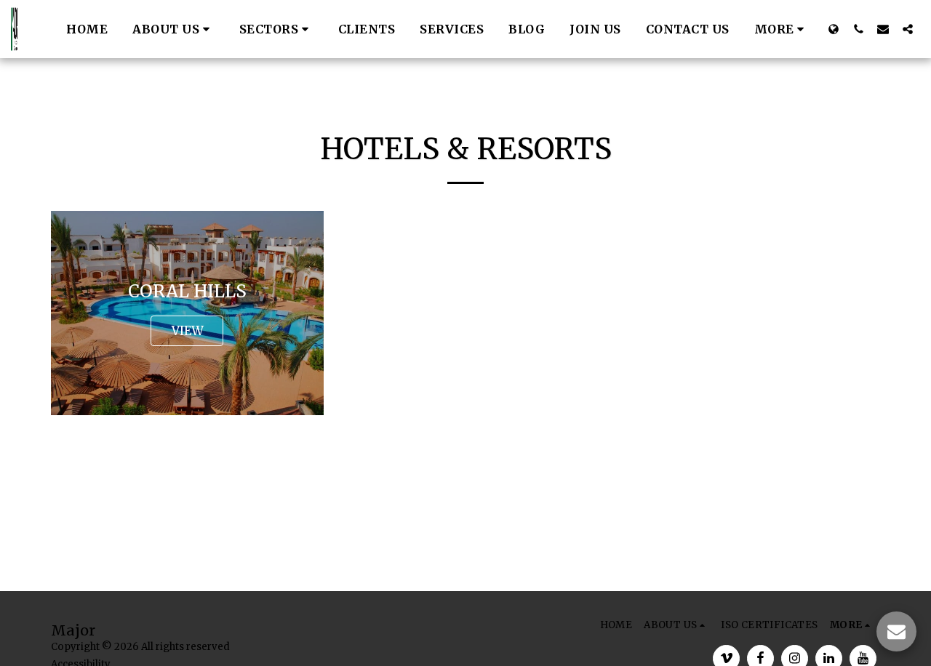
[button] (173, 29)
